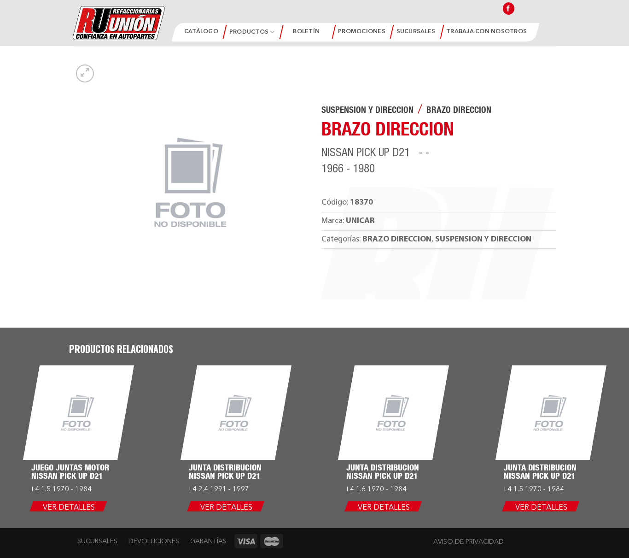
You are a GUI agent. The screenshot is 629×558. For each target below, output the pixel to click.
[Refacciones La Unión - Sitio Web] (119, 23)
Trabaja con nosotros (486, 32)
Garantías (208, 541)
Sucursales (416, 32)
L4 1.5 (41, 489)
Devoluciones (153, 541)
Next (617, 390)
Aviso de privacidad (468, 542)
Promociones (361, 32)
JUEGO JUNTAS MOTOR (70, 468)
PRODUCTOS (248, 32)
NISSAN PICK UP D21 (67, 477)
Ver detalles (69, 507)
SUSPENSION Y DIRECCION (367, 111)
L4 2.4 (198, 489)
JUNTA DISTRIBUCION (225, 468)
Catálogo (201, 32)
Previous (11, 390)
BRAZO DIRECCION (458, 111)
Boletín (306, 32)
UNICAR (360, 221)
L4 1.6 (356, 489)
